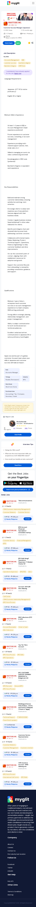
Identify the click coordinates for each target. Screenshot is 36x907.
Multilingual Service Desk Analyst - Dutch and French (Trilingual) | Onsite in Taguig (25, 706)
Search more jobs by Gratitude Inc (17, 489)
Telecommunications (25, 501)
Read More (18, 465)
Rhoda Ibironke (21, 422)
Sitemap (11, 895)
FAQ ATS (10, 881)
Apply (18, 43)
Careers (10, 847)
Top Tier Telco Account (23, 646)
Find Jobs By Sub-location (17, 854)
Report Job (9, 417)
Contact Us (12, 851)
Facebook (11, 864)
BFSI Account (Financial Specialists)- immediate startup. (24, 529)
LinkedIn (10, 871)
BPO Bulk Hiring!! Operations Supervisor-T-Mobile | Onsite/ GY (25, 561)
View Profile (18, 434)
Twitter (10, 868)
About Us (11, 844)
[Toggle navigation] (33, 3)
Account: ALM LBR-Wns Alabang (24, 587)
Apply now (17, 73)
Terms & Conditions (15, 891)
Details (27, 519)
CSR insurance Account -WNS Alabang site (23, 764)
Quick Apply (9, 43)
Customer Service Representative (24, 736)
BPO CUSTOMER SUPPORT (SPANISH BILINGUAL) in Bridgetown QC (24, 675)
